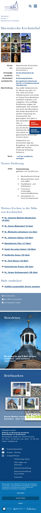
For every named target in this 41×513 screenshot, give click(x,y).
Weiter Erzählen (35, 131)
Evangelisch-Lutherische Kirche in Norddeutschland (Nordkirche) (27, 83)
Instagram (10, 456)
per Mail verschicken (13, 299)
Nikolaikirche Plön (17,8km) (17, 243)
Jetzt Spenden (34, 123)
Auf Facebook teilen (12, 303)
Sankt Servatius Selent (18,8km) (20, 249)
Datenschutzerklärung (22, 468)
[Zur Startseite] (11, 6)
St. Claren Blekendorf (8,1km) (18, 226)
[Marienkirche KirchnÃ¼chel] (5, 42)
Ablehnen (20, 493)
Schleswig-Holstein (24, 78)
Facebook (10, 449)
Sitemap (17, 452)
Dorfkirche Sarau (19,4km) (17, 255)
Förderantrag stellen (22, 459)
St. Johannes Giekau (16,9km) (18, 237)
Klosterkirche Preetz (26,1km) (18, 266)
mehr (20, 503)
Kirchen (3, 18)
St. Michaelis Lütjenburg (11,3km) (20, 232)
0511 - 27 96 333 (12, 439)
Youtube (10, 452)
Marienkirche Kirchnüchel (10, 21)
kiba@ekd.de (13, 441)
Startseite (4, 16)
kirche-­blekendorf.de (25, 73)
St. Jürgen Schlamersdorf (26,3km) (21, 272)
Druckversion (9, 296)
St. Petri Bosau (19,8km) (16, 261)
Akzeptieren (20, 498)
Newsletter (18, 449)
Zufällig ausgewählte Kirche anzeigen (22, 286)
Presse (16, 456)
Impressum (18, 477)
